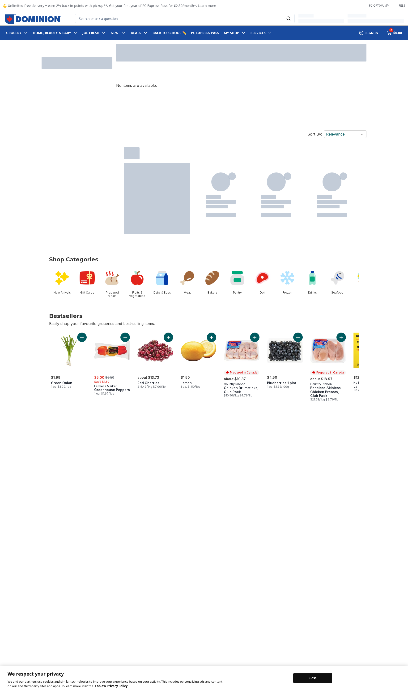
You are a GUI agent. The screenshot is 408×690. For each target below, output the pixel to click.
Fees (402, 6)
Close (313, 677)
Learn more (207, 5)
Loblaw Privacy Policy (111, 685)
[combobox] (185, 18)
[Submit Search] (288, 18)
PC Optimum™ (379, 6)
